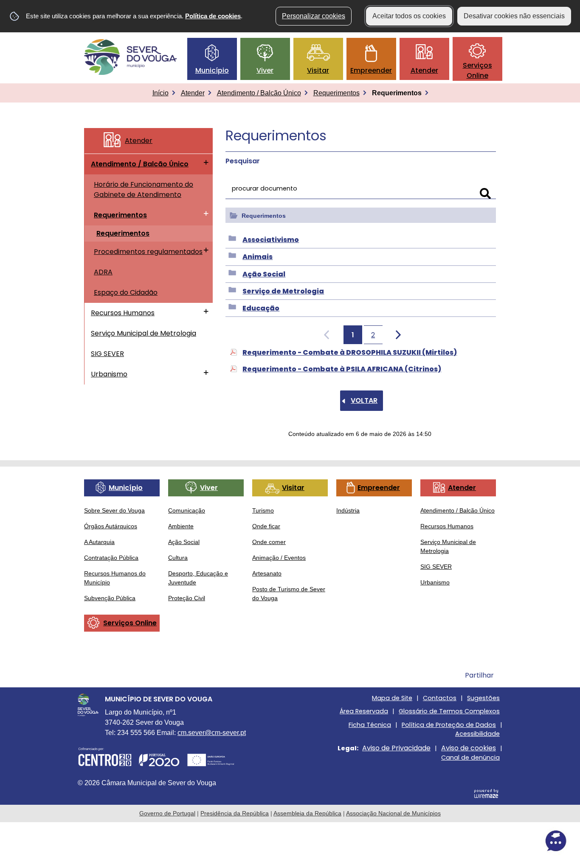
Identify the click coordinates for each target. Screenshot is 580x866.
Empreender (371, 70)
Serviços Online (477, 70)
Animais (257, 257)
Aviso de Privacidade (396, 748)
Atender (424, 70)
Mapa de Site (392, 698)
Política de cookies (213, 16)
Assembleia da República (307, 813)
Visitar (318, 70)
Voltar (364, 400)
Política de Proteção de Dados (449, 725)
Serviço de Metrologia (283, 291)
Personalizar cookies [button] (313, 16)
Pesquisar (242, 161)
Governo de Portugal (167, 813)
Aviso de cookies (468, 748)
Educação (260, 308)
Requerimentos (336, 93)
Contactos (439, 698)
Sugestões (483, 698)
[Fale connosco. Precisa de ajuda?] (481, 841)
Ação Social (263, 274)
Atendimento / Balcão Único (259, 93)
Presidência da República (234, 813)
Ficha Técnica (370, 725)
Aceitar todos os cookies (409, 16)
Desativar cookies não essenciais (514, 16)
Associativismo (270, 240)
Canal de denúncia (470, 757)
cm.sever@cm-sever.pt (211, 732)
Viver (264, 70)
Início (160, 93)
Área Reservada (364, 711)
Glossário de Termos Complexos (449, 711)
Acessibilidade (477, 733)
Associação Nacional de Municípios (393, 813)
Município (212, 70)
